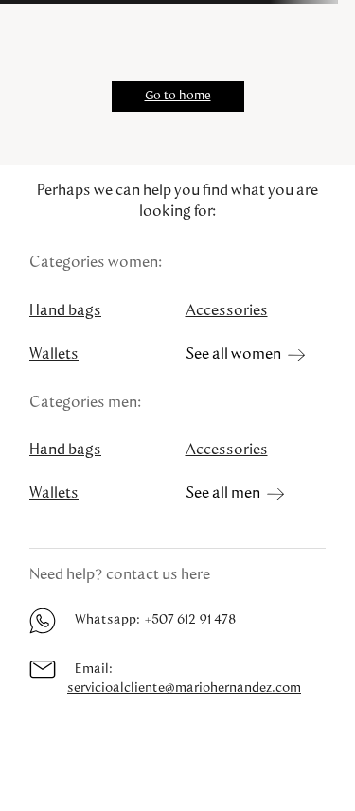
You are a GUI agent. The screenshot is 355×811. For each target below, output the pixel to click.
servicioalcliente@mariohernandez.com (184, 688)
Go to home (178, 96)
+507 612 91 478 (190, 619)
